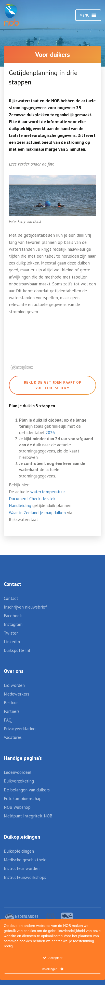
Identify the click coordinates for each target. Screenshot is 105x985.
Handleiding (20, 505)
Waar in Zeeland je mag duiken (37, 512)
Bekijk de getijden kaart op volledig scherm (52, 385)
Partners (12, 711)
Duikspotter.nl (17, 650)
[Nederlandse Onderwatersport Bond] (16, 15)
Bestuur (11, 702)
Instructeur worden (22, 868)
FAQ (8, 720)
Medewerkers (16, 694)
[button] (84, 15)
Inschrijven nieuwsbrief (25, 607)
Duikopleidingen (19, 851)
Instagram (13, 624)
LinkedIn (12, 642)
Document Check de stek (32, 498)
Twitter (11, 633)
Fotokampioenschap (23, 798)
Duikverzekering (19, 781)
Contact (11, 598)
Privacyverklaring (19, 728)
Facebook (13, 615)
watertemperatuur (47, 492)
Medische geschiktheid (25, 860)
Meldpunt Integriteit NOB (28, 816)
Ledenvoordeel (17, 772)
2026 (50, 432)
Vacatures (13, 737)
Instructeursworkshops (25, 877)
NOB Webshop (17, 807)
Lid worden (14, 685)
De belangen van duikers (27, 790)
